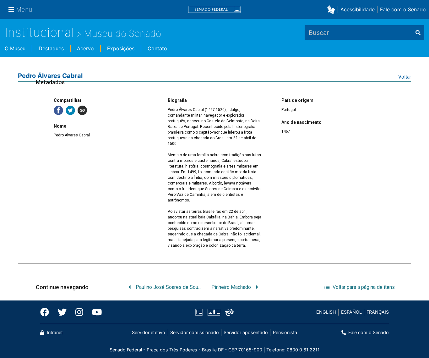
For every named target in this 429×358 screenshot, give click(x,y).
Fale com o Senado (403, 9)
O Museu (15, 48)
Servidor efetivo (148, 332)
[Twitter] (62, 312)
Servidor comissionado (194, 332)
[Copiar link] (82, 110)
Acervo (85, 48)
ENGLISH (326, 312)
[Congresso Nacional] (213, 312)
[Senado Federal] (214, 9)
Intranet (54, 332)
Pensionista (285, 332)
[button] (332, 9)
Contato (157, 48)
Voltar (404, 77)
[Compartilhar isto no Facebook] (58, 110)
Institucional (39, 32)
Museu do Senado (122, 33)
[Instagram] (79, 312)
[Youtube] (95, 312)
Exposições (120, 48)
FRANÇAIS (378, 312)
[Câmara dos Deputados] (200, 312)
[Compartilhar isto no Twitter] (70, 110)
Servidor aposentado (246, 332)
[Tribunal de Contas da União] (228, 312)
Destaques (51, 48)
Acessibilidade (357, 9)
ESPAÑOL (351, 312)
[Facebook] (46, 312)
